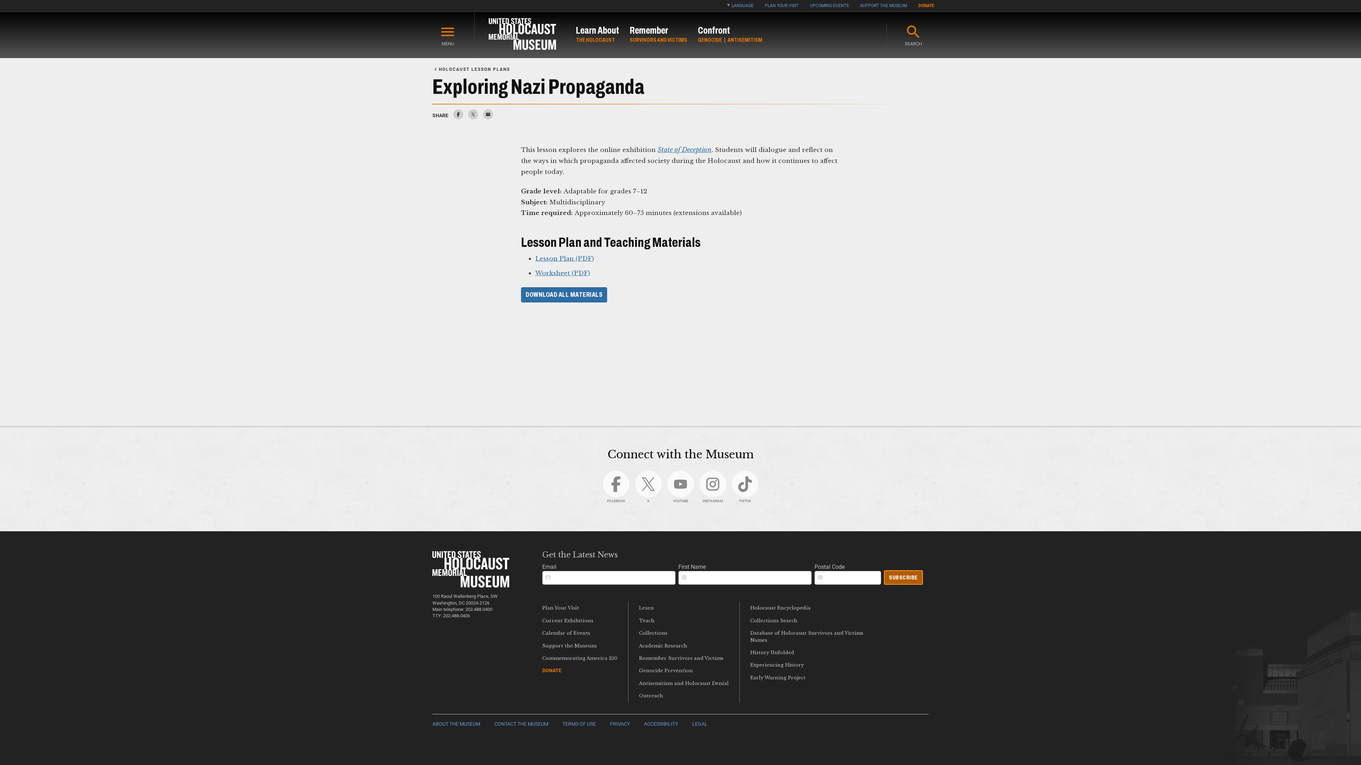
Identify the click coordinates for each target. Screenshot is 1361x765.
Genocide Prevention (666, 671)
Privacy (620, 724)
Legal (699, 724)
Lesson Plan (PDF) (564, 258)
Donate (926, 5)
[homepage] (522, 35)
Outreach (651, 696)
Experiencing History (777, 665)
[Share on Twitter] (473, 117)
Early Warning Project (778, 678)
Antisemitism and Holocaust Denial (684, 683)
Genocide (710, 40)
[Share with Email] (488, 117)
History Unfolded (772, 653)
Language (743, 5)
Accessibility (661, 724)
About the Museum (456, 724)
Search (913, 43)
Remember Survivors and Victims (681, 658)
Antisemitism (745, 40)
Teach (647, 621)
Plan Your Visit (782, 5)
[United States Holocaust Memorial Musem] (470, 585)
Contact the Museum (521, 724)
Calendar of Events (566, 633)
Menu (448, 43)
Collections (653, 633)
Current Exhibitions (567, 621)
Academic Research (663, 646)
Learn (646, 608)
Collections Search (773, 621)
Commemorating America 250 (579, 658)
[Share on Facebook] (458, 117)
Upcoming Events (829, 5)
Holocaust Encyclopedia (780, 608)
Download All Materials (564, 294)
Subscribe (903, 577)
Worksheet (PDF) (562, 273)
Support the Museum (883, 5)
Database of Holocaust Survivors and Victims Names (806, 636)
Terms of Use (579, 724)
